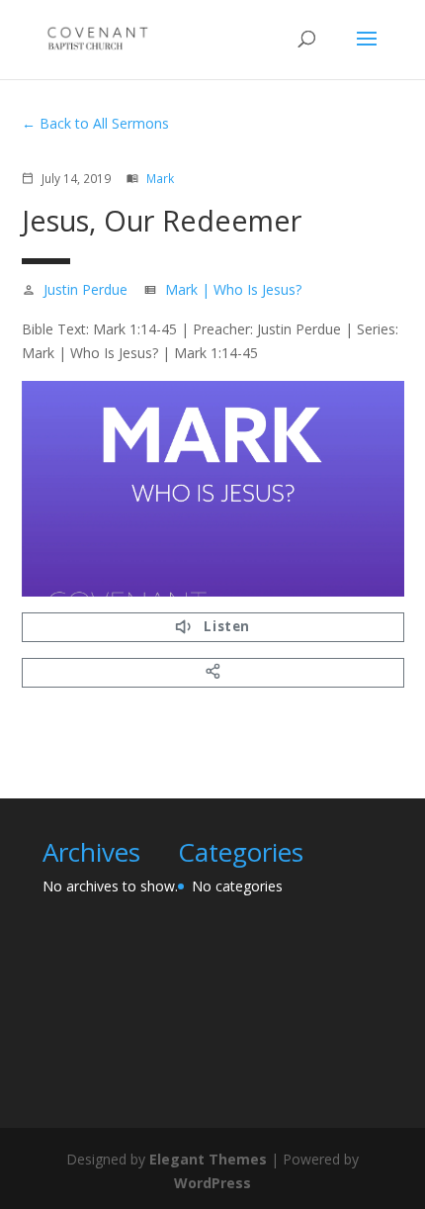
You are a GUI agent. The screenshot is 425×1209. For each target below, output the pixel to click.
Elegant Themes (208, 1159)
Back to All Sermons (104, 123)
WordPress (212, 1182)
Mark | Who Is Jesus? (233, 289)
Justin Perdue (85, 289)
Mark (160, 178)
